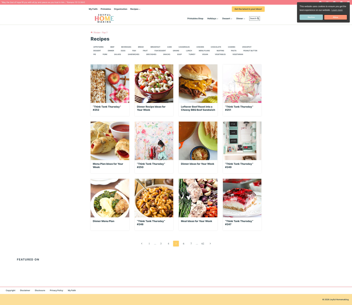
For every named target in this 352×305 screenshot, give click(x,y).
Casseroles (184, 47)
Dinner (111, 51)
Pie (94, 54)
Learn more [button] (337, 10)
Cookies (231, 47)
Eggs (123, 51)
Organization (120, 9)
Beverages (126, 47)
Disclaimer (25, 290)
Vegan (205, 54)
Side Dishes (151, 54)
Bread (141, 47)
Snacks (166, 54)
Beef (112, 47)
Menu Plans (204, 51)
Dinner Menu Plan (103, 221)
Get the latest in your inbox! (248, 9)
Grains (176, 51)
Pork (105, 54)
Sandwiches (133, 54)
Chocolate (216, 47)
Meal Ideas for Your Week (196, 221)
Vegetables (220, 54)
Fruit (145, 51)
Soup (179, 54)
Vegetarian (238, 54)
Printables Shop (195, 18)
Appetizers (98, 47)
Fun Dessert (160, 51)
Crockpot (246, 47)
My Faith (93, 9)
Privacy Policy (56, 290)
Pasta (234, 51)
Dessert (97, 51)
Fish (134, 51)
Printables (106, 9)
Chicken (200, 47)
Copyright (10, 290)
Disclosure (40, 290)
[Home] (92, 32)
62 (203, 243)
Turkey (192, 54)
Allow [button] (335, 17)
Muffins (220, 51)
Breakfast (155, 47)
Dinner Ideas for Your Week (197, 163)
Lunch (189, 51)
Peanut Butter (250, 51)
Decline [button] (311, 17)
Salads (117, 54)
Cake (169, 47)
